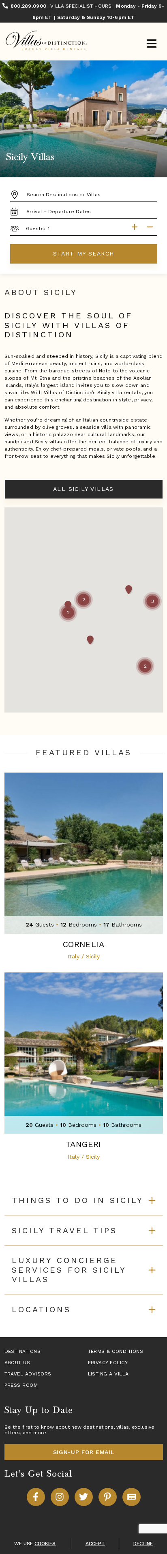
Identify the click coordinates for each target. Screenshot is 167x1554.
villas (122, 1427)
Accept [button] (95, 1543)
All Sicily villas (83, 489)
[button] (83, 599)
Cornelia (83, 944)
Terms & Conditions (115, 1351)
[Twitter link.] (84, 1497)
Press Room (21, 1385)
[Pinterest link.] (107, 1497)
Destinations (22, 1351)
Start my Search (83, 253)
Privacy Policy (108, 1362)
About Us (17, 1362)
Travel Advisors (27, 1374)
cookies (45, 1543)
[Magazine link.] (131, 1497)
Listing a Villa (108, 1374)
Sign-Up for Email (83, 1452)
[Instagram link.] (60, 1497)
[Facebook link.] (36, 1497)
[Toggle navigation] (151, 44)
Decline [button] (143, 1543)
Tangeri (83, 1144)
